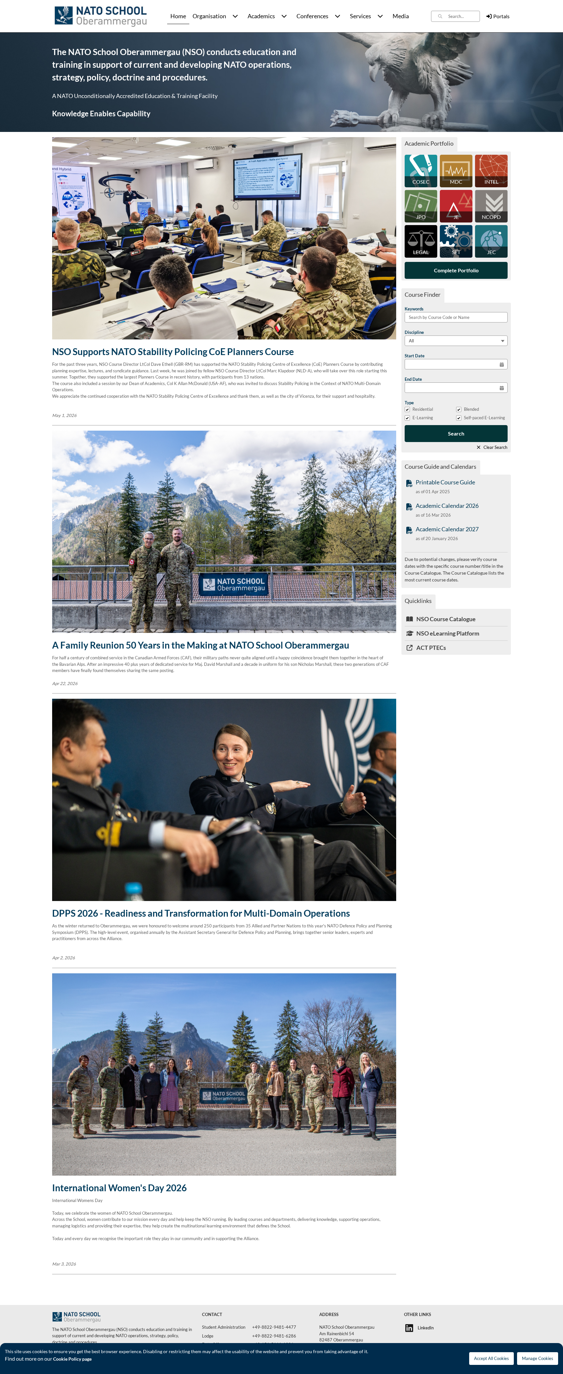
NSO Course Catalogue (445, 619)
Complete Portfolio (456, 270)
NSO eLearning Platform (447, 633)
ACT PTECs (430, 647)
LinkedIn (426, 1327)
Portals (501, 16)
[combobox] (464, 16)
